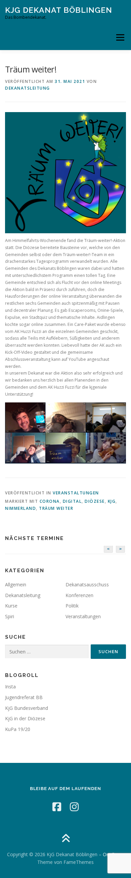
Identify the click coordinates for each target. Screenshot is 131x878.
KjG (112, 501)
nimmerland (20, 508)
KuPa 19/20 (17, 729)
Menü (119, 37)
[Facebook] (56, 807)
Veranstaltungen (76, 493)
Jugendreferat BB (24, 697)
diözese (95, 501)
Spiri (9, 616)
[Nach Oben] (66, 838)
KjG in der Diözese (25, 718)
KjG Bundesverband (26, 708)
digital (72, 501)
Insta (10, 686)
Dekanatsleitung (27, 88)
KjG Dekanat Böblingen (58, 9)
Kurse (11, 605)
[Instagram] (74, 807)
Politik (72, 605)
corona (50, 501)
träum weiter (56, 508)
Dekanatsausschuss (87, 584)
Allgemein (15, 584)
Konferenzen (79, 595)
